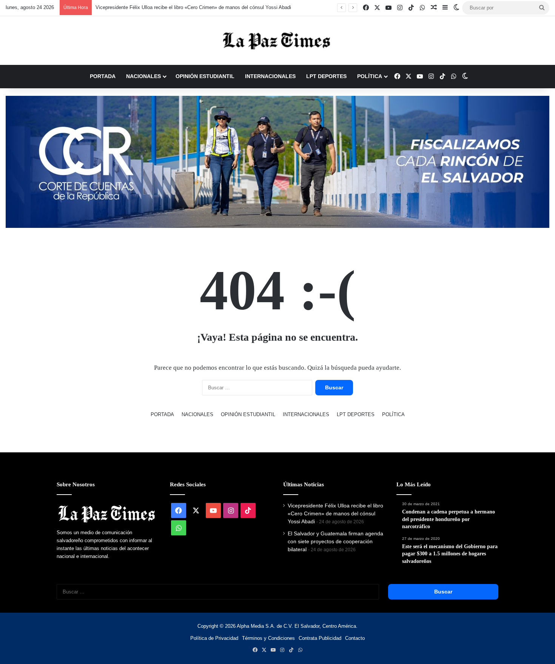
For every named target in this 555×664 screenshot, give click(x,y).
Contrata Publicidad (320, 638)
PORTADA (103, 76)
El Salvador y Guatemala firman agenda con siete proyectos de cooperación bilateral (335, 541)
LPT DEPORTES (326, 76)
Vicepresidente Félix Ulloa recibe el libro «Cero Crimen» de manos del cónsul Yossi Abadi (186, 7)
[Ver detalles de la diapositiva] (277, 162)
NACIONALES (143, 76)
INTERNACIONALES (270, 76)
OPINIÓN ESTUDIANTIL (205, 76)
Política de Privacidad (214, 638)
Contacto (355, 638)
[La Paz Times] (277, 40)
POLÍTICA (369, 76)
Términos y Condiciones (268, 638)
